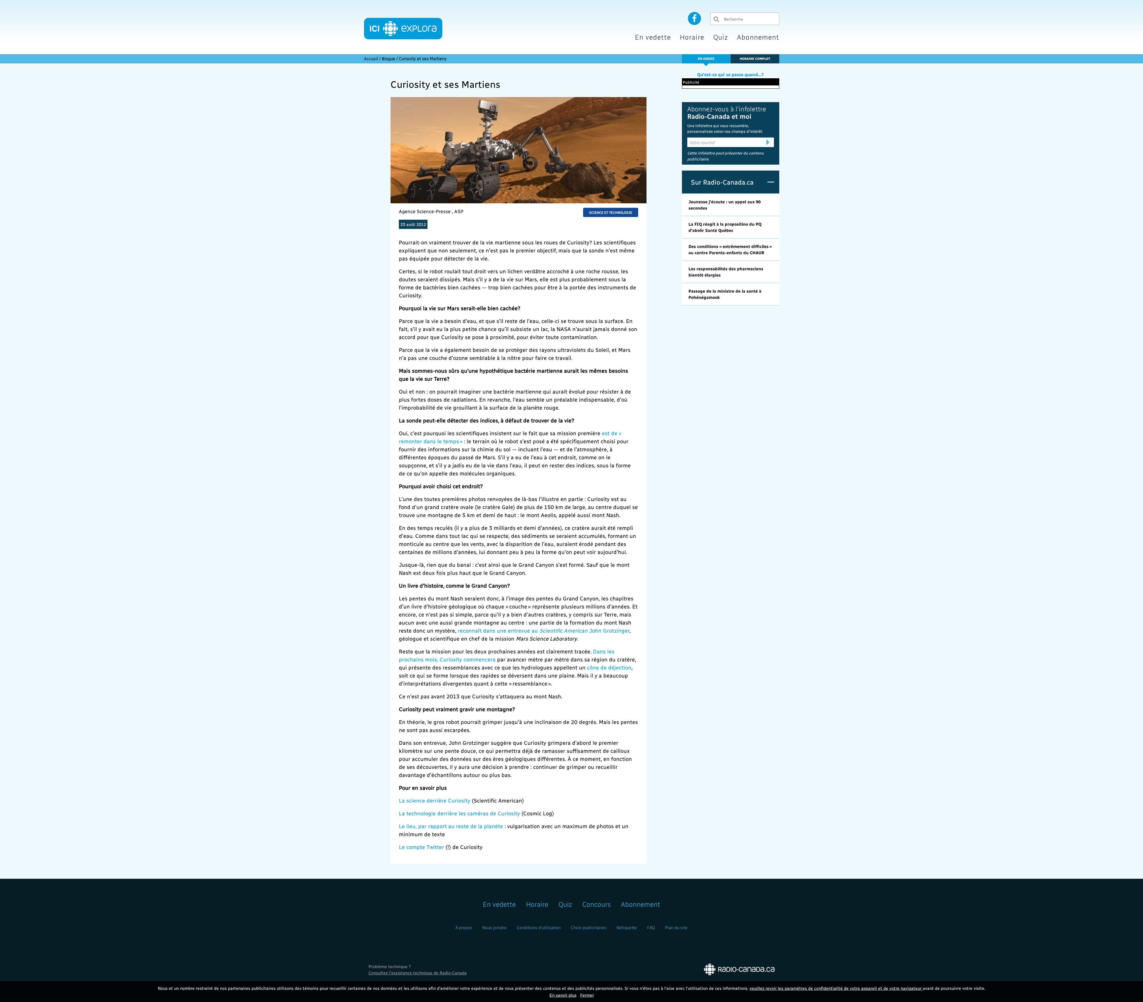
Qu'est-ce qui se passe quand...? (730, 74)
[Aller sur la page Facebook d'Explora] (694, 18)
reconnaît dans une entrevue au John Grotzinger (544, 630)
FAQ (651, 927)
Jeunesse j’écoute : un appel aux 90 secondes (724, 204)
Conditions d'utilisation (539, 927)
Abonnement (758, 37)
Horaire (692, 37)
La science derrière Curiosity (434, 800)
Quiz (720, 37)
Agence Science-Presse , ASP (431, 211)
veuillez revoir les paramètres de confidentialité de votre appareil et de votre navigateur (836, 988)
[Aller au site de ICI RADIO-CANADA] (739, 968)
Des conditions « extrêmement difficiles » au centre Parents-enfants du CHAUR (730, 249)
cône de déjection (609, 667)
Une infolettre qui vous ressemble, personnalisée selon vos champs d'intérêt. (725, 128)
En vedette (653, 37)
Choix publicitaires (588, 927)
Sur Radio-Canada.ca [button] (722, 182)
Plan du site (676, 927)
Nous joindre (494, 927)
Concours (596, 904)
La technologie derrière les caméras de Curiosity (459, 813)
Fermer (587, 995)
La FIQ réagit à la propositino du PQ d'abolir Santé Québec (724, 227)
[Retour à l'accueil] (403, 28)
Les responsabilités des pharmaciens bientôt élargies (725, 271)
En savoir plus (563, 995)
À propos (463, 927)
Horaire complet (755, 58)
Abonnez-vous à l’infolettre (726, 112)
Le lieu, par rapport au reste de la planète (451, 826)
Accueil (371, 58)
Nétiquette (626, 927)
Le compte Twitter (421, 847)
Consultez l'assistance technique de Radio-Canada (417, 972)
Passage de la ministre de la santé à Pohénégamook (724, 294)
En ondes (706, 58)
